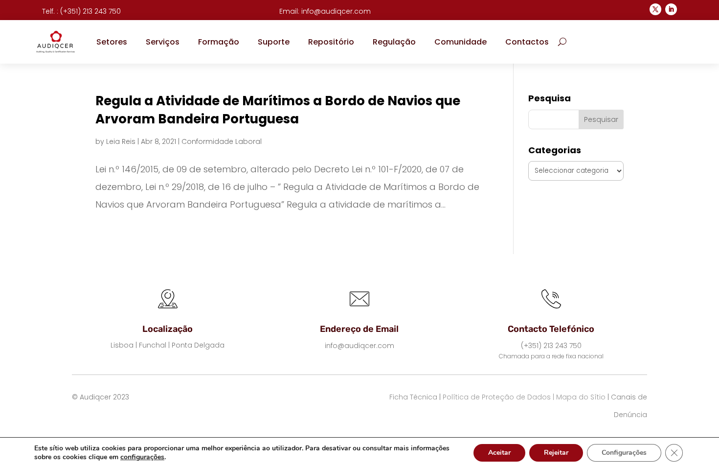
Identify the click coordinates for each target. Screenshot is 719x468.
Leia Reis (120, 141)
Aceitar (499, 452)
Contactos (527, 41)
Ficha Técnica (413, 397)
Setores (111, 41)
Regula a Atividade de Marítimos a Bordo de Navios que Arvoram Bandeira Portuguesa (277, 109)
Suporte (274, 41)
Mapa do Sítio (581, 397)
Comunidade (460, 41)
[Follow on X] (655, 9)
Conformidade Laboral (221, 141)
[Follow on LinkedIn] (671, 9)
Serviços (163, 41)
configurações (142, 457)
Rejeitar (556, 452)
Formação (218, 41)
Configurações (624, 452)
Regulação (394, 41)
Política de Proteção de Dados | (498, 397)
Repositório (331, 41)
